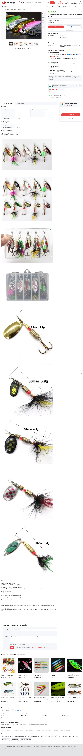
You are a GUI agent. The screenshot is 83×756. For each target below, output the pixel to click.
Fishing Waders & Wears (18, 730)
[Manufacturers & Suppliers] (8, 2)
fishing (2, 715)
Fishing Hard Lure (73, 736)
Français (24, 748)
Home (2, 9)
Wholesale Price (43, 746)
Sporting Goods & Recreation (10, 9)
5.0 (65, 105)
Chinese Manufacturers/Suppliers (26, 746)
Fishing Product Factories (33, 736)
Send (12, 647)
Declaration (55, 750)
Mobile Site (70, 746)
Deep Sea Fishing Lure (53, 730)
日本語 (56, 748)
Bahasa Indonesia (77, 748)
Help (59, 6)
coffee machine (45, 713)
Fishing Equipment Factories (20, 736)
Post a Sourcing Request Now (38, 647)
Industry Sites (49, 746)
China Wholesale (36, 746)
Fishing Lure (25, 9)
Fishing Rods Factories (6, 736)
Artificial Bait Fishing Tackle (41, 730)
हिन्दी (59, 748)
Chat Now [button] (74, 27)
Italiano (35, 748)
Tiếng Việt (71, 748)
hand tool (63, 713)
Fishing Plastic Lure (63, 736)
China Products (16, 746)
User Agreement (49, 750)
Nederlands (44, 748)
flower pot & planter (25, 713)
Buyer (53, 6)
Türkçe (67, 748)
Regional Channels (57, 746)
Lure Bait (54, 736)
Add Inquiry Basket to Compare (24, 48)
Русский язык (29, 748)
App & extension (66, 6)
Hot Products (9, 746)
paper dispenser (65, 715)
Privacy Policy (60, 750)
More (2, 742)
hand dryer (23, 715)
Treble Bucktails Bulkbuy (26, 739)
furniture (3, 717)
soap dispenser (45, 715)
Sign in (80, 3)
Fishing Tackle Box (29, 730)
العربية (48, 748)
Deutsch (39, 748)
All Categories (6, 6)
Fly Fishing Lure (15, 739)
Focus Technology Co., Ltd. (33, 750)
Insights (74, 746)
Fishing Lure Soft (5, 739)
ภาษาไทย (62, 748)
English (11, 748)
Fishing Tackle (18, 9)
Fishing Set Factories (45, 736)
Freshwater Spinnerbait (65, 730)
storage (2, 713)
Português (20, 748)
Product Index (63, 746)
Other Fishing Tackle (6, 730)
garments (23, 717)
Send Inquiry (56, 27)
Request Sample (69, 30)
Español (15, 748)
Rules (81, 6)
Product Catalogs (19, 710)
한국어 (52, 748)
